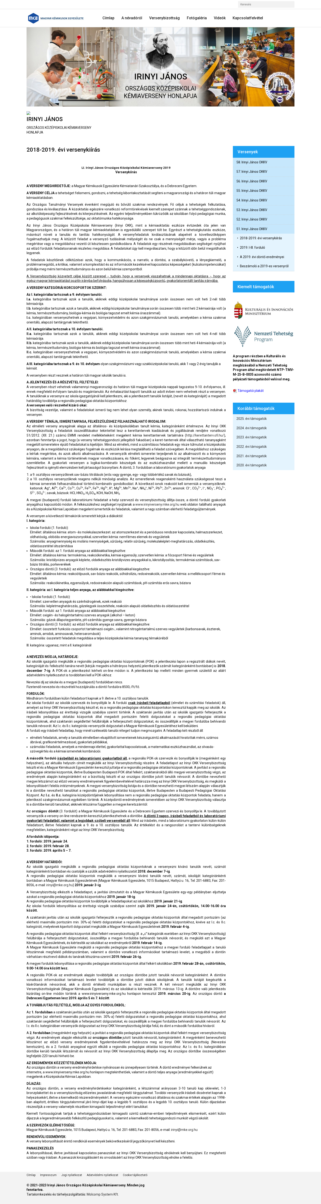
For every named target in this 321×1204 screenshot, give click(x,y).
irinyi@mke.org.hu (59, 885)
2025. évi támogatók (251, 419)
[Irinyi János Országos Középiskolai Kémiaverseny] (57, 18)
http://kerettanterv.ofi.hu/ (205, 435)
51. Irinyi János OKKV (251, 229)
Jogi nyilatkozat (71, 1175)
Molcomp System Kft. (103, 1194)
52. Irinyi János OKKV (251, 219)
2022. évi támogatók (251, 447)
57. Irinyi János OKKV (251, 171)
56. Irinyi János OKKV (251, 181)
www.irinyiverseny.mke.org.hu (157, 504)
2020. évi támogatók (251, 465)
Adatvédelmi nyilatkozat (102, 1175)
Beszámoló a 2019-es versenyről (264, 266)
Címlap (31, 1175)
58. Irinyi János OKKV (251, 162)
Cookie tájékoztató (135, 1175)
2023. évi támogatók (251, 437)
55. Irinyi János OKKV (251, 191)
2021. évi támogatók (251, 456)
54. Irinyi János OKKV (251, 200)
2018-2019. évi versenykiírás (261, 238)
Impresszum (48, 1175)
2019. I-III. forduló (252, 247)
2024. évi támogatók (251, 428)
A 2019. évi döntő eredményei (262, 257)
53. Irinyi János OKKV (251, 210)
